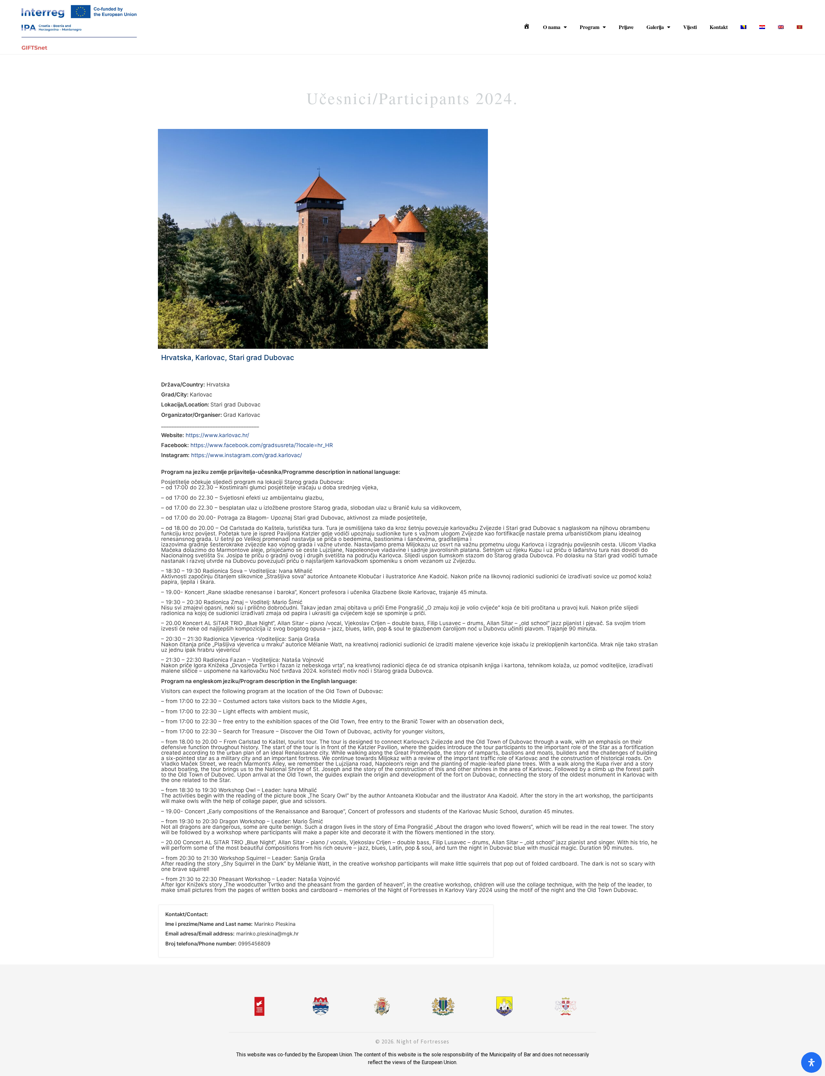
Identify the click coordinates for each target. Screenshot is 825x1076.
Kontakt (719, 27)
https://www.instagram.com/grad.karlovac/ (246, 455)
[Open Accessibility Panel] (811, 1062)
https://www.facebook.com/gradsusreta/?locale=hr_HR (261, 445)
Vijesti (690, 27)
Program (589, 27)
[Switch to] (743, 27)
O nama (551, 27)
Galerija (655, 27)
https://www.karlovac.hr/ (217, 435)
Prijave (626, 27)
